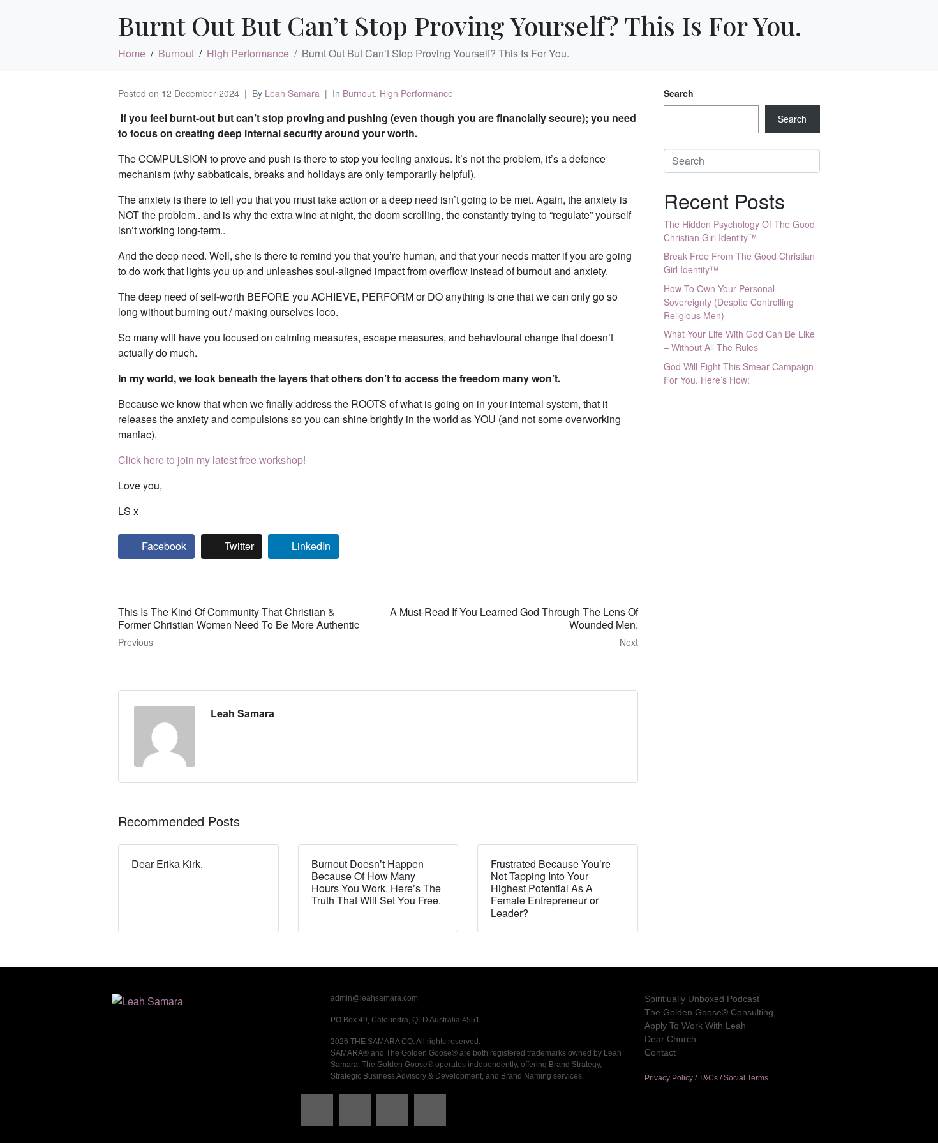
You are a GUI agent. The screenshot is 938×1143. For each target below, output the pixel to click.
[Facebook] (317, 1110)
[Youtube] (430, 1110)
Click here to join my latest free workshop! (212, 459)
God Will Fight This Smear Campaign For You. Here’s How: (739, 373)
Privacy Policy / (671, 1077)
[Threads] (355, 1110)
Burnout (359, 93)
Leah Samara (292, 93)
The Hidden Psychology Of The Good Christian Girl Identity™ (739, 231)
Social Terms (746, 1077)
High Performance (416, 93)
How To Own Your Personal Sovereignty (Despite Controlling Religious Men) (729, 302)
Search (679, 93)
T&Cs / (711, 1077)
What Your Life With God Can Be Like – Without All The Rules (739, 340)
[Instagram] (392, 1110)
